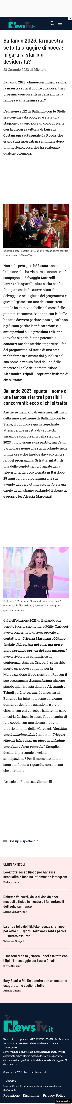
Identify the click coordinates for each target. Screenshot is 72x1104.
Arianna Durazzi (12, 990)
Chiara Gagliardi (12, 965)
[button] (52, 23)
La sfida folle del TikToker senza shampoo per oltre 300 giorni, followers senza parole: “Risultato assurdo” (35, 931)
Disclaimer (31, 1095)
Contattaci (54, 1072)
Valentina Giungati (13, 941)
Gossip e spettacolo (23, 841)
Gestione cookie (63, 1101)
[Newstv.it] (21, 23)
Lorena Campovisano (15, 911)
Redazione (11, 1095)
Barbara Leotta (11, 882)
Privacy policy (54, 1095)
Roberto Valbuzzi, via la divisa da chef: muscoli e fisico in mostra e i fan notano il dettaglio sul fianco (33, 901)
